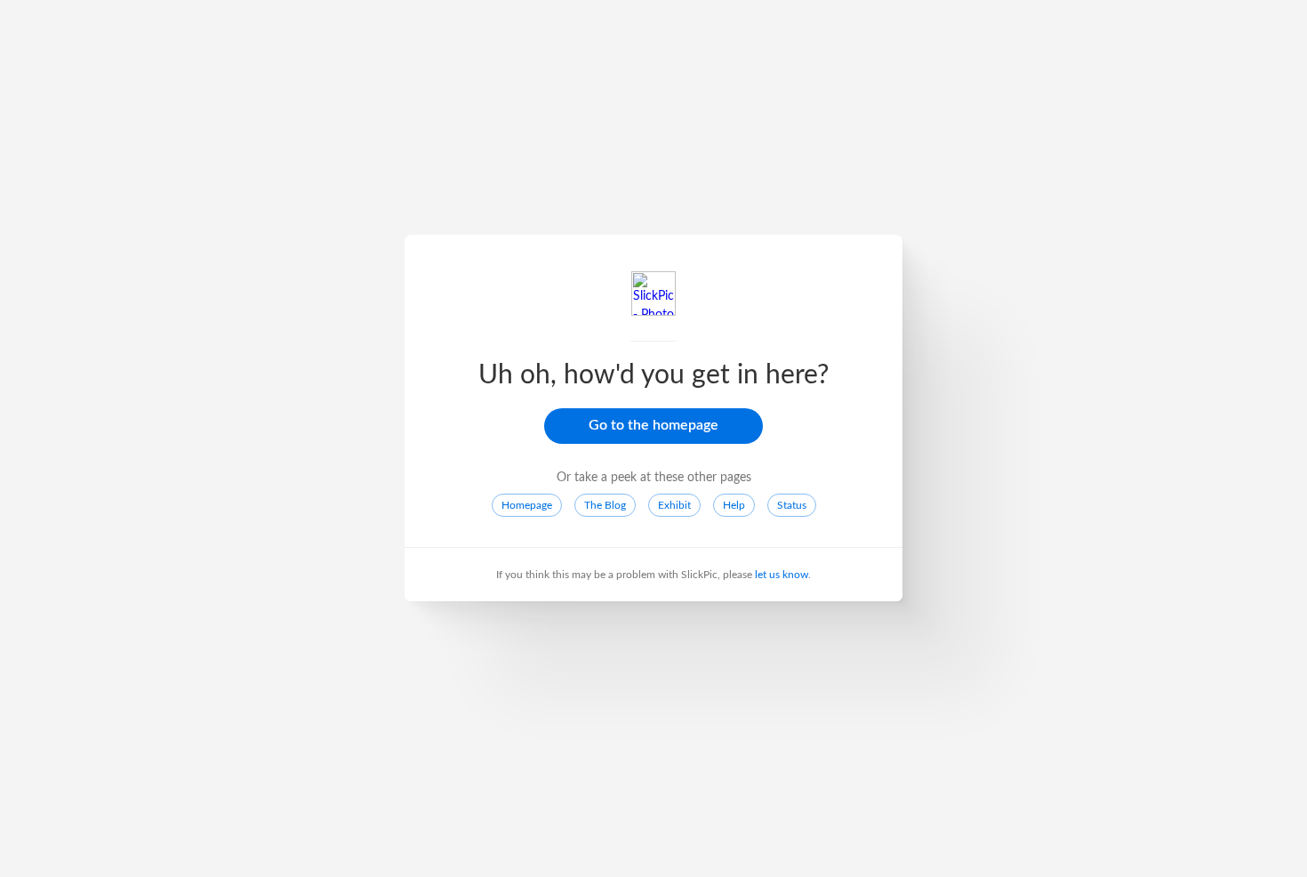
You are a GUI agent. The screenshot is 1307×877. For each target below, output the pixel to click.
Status (791, 505)
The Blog (605, 505)
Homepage (526, 505)
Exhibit (674, 505)
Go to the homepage (653, 425)
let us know (781, 574)
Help (734, 505)
